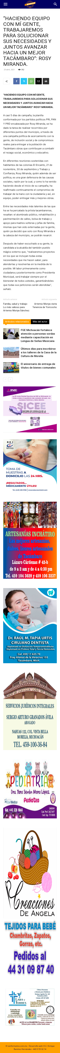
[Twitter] (24, 81)
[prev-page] (5, 379)
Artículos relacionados (17, 321)
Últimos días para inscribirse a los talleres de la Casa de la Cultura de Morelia (38, 352)
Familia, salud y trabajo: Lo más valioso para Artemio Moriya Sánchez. (16, 307)
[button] (5, 4)
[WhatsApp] (31, 81)
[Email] (38, 81)
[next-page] (10, 379)
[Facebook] (16, 81)
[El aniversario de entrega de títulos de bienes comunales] (11, 367)
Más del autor (40, 321)
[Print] (46, 81)
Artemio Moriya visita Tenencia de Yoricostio (44, 305)
